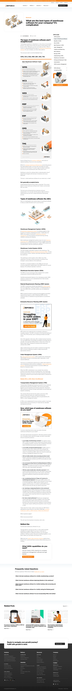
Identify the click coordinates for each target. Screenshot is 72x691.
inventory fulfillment (36, 160)
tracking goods (46, 286)
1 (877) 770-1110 (56, 680)
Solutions (25, 5)
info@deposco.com (56, 681)
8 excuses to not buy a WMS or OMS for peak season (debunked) (14, 625)
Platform (32, 5)
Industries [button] (38, 5)
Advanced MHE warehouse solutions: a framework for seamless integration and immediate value (36, 626)
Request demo (60, 84)
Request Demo (62, 5)
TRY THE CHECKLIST (27, 556)
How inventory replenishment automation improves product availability (55, 626)
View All (65, 606)
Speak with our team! (39, 571)
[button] (11, 652)
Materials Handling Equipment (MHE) (39, 251)
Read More (6, 628)
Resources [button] (46, 5)
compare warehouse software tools (33, 165)
